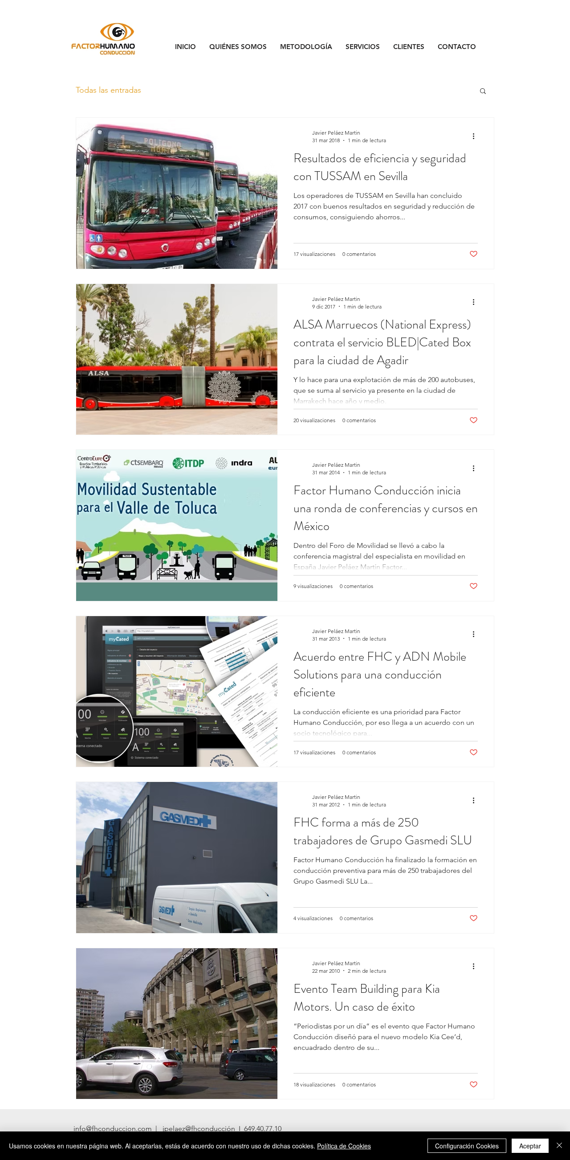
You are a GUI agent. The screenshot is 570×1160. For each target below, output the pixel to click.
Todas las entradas (108, 90)
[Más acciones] (476, 136)
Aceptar (530, 1145)
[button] (483, 91)
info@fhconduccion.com (112, 1128)
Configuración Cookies (467, 1145)
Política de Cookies (344, 1145)
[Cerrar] (559, 1146)
